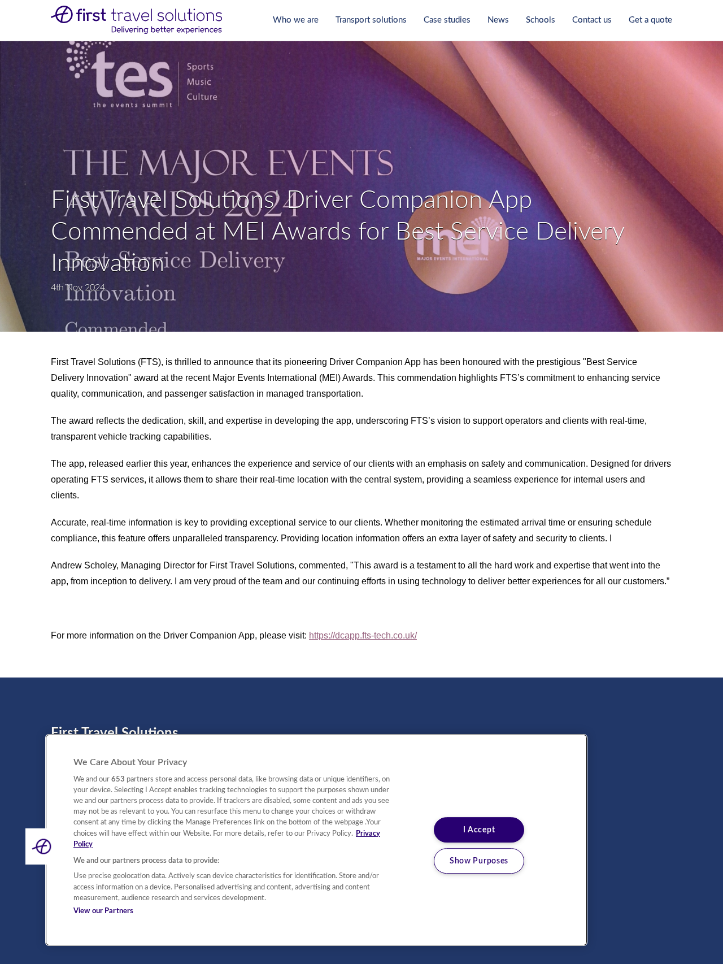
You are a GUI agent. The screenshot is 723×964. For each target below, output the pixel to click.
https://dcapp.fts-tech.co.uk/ (363, 635)
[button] (43, 846)
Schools (540, 20)
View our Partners (103, 911)
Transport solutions (371, 20)
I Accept (479, 830)
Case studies (447, 20)
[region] (316, 840)
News (498, 20)
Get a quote (650, 20)
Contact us (592, 20)
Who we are (296, 20)
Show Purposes (479, 861)
